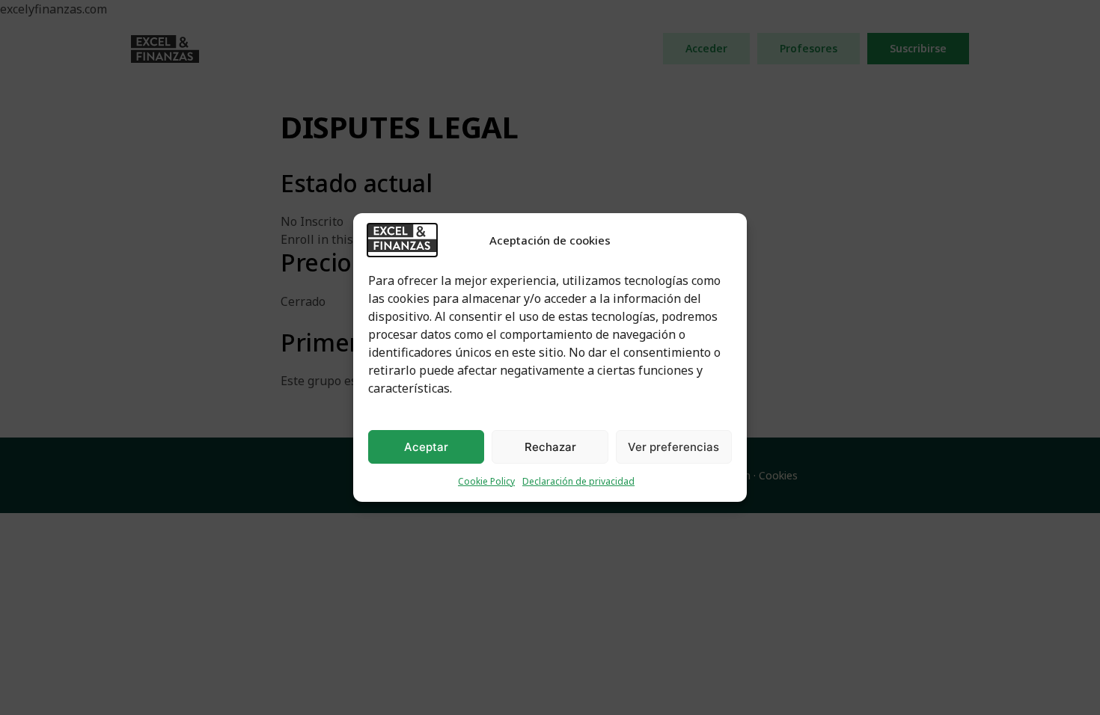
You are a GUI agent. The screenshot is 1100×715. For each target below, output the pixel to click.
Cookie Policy (486, 481)
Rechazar (550, 447)
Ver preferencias (673, 447)
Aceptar (426, 447)
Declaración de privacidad (578, 481)
